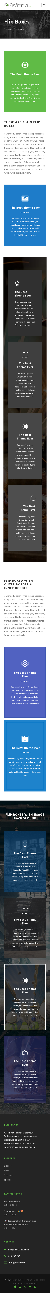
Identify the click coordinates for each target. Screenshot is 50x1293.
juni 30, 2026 (10, 1205)
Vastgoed (8, 1175)
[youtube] (30, 1287)
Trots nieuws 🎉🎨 (13, 1211)
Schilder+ (8, 1166)
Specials (7, 1180)
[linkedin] (20, 1287)
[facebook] (15, 1287)
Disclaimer (39, 1280)
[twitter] (25, 1287)
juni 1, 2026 (9, 1228)
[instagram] (35, 1287)
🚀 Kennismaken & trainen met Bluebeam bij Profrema (20, 1223)
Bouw (6, 1170)
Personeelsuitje (12, 1202)
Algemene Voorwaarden (25, 1283)
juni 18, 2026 (10, 1214)
